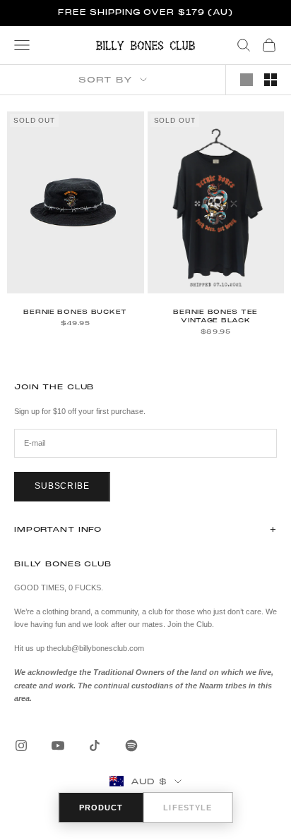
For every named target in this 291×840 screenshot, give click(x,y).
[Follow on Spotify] (131, 745)
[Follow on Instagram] (21, 745)
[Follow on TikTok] (95, 745)
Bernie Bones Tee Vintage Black (215, 316)
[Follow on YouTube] (58, 745)
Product (101, 807)
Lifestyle (187, 807)
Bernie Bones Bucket (75, 311)
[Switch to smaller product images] (270, 80)
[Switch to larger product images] (246, 80)
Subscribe (62, 486)
